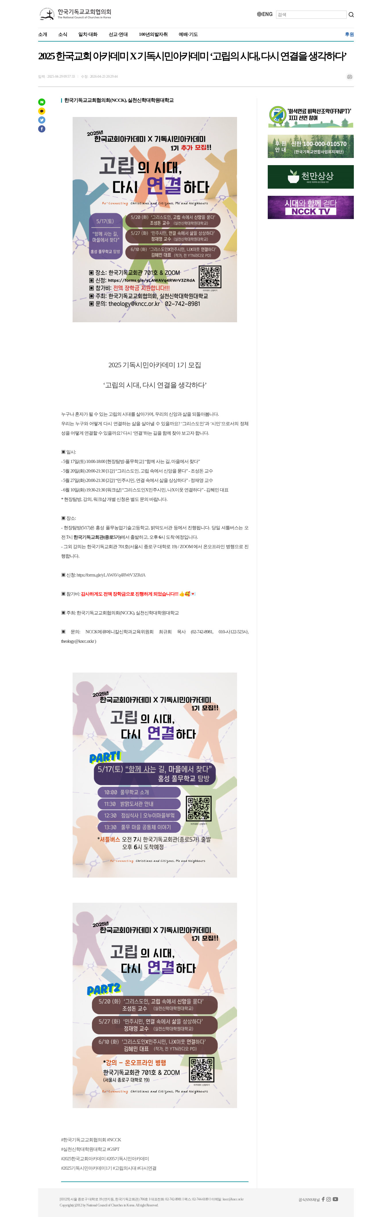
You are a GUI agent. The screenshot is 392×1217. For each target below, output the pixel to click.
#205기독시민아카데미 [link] (127, 1158)
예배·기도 (188, 34)
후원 (349, 34)
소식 (62, 34)
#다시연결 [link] (146, 1168)
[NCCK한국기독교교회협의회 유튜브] (335, 1200)
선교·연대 (118, 34)
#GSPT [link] (113, 1149)
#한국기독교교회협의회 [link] (83, 1139)
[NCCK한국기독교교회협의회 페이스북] (323, 1200)
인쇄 (349, 77)
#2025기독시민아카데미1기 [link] (86, 1168)
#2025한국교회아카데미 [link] (83, 1158)
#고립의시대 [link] (124, 1168)
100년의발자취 (153, 34)
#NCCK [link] (114, 1139)
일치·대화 (88, 34)
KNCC (75, 14)
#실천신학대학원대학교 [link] (83, 1149)
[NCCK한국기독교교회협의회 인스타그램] (328, 1200)
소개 (42, 34)
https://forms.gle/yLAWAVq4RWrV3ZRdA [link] (111, 575)
